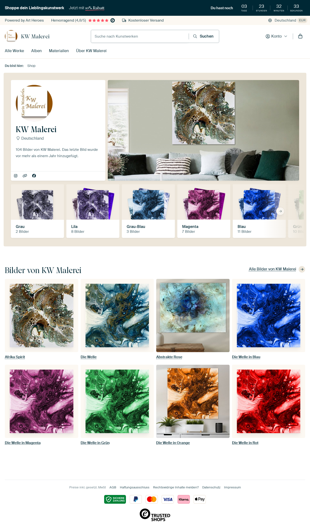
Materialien (59, 50)
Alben (36, 50)
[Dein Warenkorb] (300, 36)
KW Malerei (35, 36)
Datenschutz (211, 487)
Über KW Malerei (91, 50)
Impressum (232, 487)
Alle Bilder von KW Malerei (272, 269)
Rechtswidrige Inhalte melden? (176, 487)
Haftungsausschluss (134, 487)
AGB (112, 487)
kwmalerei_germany (16, 176)
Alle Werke (14, 50)
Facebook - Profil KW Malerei (35, 176)
